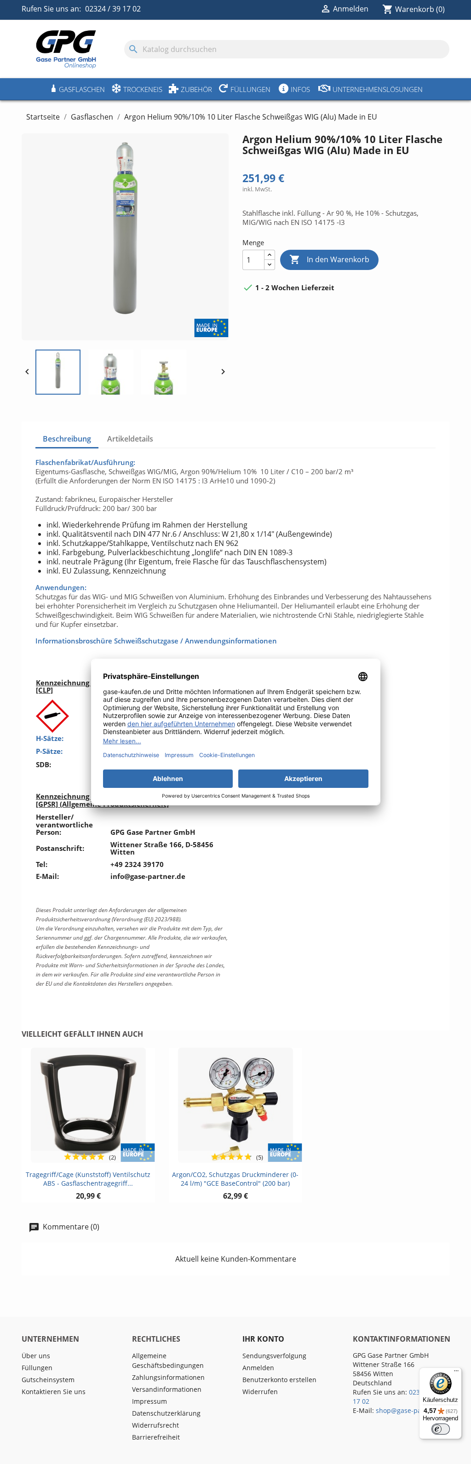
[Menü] (456, 1372)
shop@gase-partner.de (411, 1410)
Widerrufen (260, 1391)
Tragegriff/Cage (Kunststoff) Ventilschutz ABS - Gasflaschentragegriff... (88, 1179)
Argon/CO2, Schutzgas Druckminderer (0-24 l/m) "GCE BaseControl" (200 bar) (235, 1179)
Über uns (36, 1355)
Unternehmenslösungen (378, 89)
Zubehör (196, 89)
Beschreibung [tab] (67, 439)
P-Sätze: (49, 751)
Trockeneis (142, 89)
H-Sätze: (49, 738)
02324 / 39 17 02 (113, 9)
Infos (300, 89)
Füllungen (250, 89)
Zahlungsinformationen (168, 1377)
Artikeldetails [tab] (130, 439)
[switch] (440, 1429)
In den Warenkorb (329, 259)
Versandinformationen (166, 1389)
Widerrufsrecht (155, 1425)
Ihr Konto (263, 1339)
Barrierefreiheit (156, 1437)
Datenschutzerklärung (166, 1413)
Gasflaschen (82, 89)
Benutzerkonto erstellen (279, 1379)
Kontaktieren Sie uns (54, 1391)
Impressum (149, 1401)
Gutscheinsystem (48, 1379)
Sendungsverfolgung (274, 1355)
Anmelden (258, 1367)
